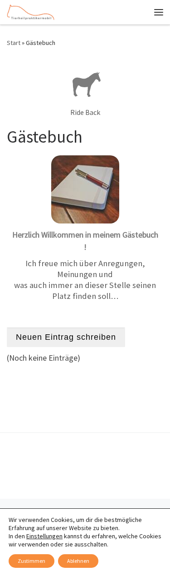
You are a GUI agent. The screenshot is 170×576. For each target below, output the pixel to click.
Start (13, 43)
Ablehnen (78, 560)
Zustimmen (31, 560)
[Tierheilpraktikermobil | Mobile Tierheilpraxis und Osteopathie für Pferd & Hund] (30, 11)
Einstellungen (44, 536)
